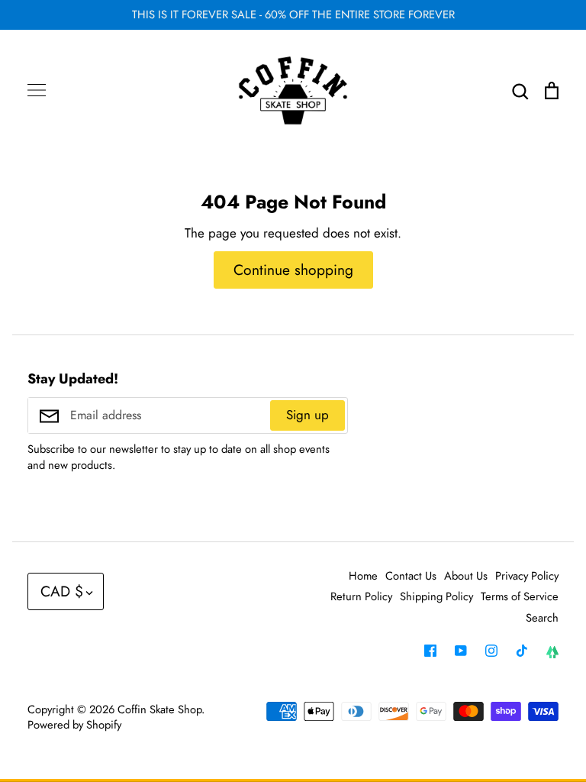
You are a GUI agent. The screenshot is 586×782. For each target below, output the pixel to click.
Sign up (307, 415)
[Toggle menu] (36, 90)
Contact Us (410, 575)
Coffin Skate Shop (159, 709)
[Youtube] (461, 650)
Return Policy (361, 596)
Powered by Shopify (74, 724)
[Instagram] (491, 650)
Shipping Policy (436, 596)
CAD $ (61, 591)
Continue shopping (293, 269)
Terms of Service (520, 596)
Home (363, 575)
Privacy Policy (527, 575)
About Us (466, 575)
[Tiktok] (522, 650)
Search (542, 617)
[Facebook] (430, 650)
